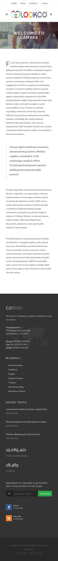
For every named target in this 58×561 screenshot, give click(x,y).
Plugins (11, 374)
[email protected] (20, 347)
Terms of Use (21, 553)
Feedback (12, 369)
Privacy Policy (36, 553)
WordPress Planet (16, 391)
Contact (33, 3)
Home (14, 3)
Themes (12, 382)
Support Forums (15, 378)
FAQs (22, 3)
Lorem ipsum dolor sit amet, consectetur (26, 409)
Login (44, 3)
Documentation (15, 365)
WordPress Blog (15, 387)
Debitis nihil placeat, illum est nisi (23, 434)
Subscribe (45, 493)
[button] (4, 35)
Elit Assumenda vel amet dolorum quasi (26, 422)
